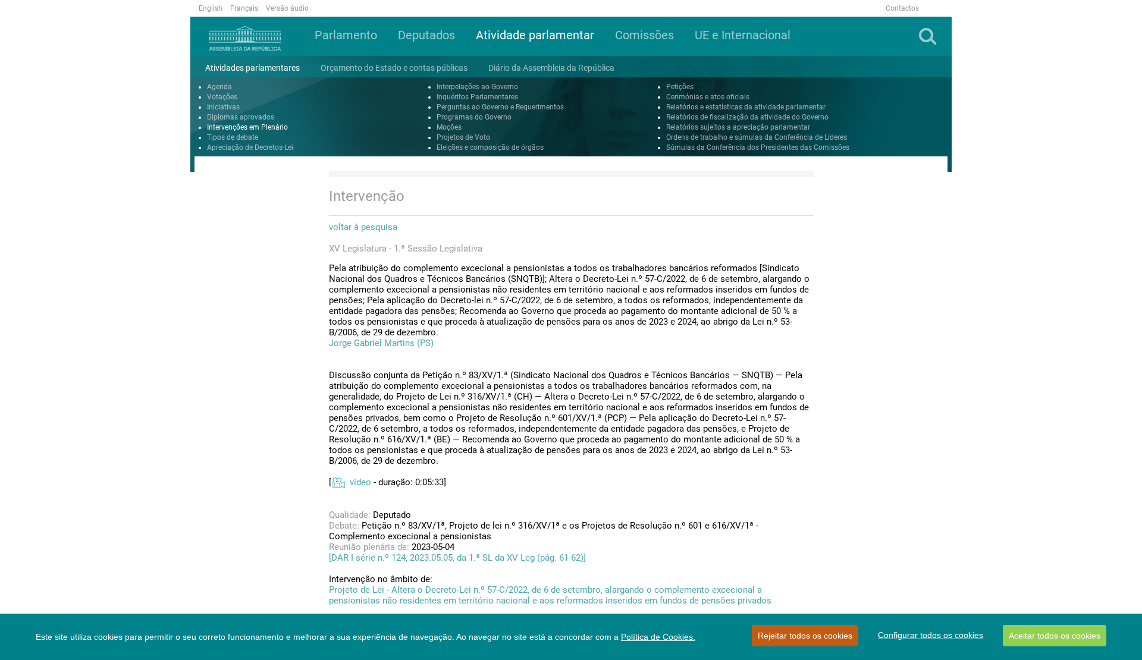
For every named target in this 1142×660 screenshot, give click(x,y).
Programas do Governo (474, 117)
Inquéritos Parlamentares (477, 97)
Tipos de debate (232, 137)
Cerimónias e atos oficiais (707, 97)
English (210, 8)
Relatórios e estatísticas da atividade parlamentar (746, 107)
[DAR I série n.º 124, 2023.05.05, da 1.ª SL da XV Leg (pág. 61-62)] (457, 557)
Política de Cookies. (658, 637)
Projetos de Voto (463, 137)
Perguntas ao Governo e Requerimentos (500, 107)
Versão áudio (287, 8)
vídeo (360, 482)
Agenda (219, 87)
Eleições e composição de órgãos (490, 147)
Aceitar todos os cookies (1054, 635)
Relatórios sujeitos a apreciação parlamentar (738, 127)
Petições (680, 87)
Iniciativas (223, 107)
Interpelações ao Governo (477, 87)
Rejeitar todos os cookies (805, 635)
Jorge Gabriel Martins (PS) (381, 343)
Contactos (902, 8)
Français (244, 8)
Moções (449, 127)
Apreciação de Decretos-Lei (250, 147)
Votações (222, 97)
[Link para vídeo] (338, 482)
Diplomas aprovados (240, 117)
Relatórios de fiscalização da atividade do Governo (747, 117)
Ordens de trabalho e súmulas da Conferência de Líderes (756, 137)
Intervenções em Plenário (247, 127)
